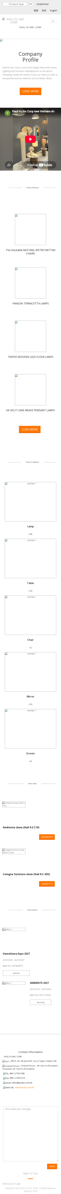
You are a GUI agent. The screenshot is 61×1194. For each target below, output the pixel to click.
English (53, 10)
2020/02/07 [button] (47, 836)
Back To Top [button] (30, 1173)
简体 (44, 10)
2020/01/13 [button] (47, 883)
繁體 (36, 10)
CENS (35, 1191)
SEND (52, 1166)
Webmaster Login (11, 1183)
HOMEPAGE (42, 4)
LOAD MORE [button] (30, 91)
